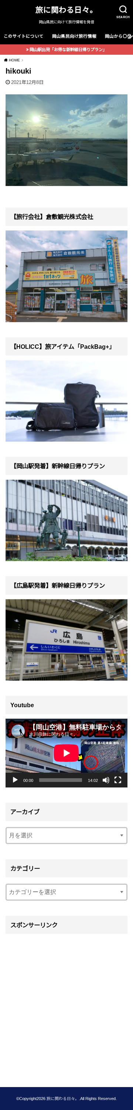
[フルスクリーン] (118, 780)
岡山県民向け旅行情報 (74, 36)
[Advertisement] (66, 1005)
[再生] (15, 780)
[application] (66, 753)
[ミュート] (106, 780)
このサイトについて (24, 36)
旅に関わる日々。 (66, 10)
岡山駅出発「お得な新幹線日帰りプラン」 (68, 49)
